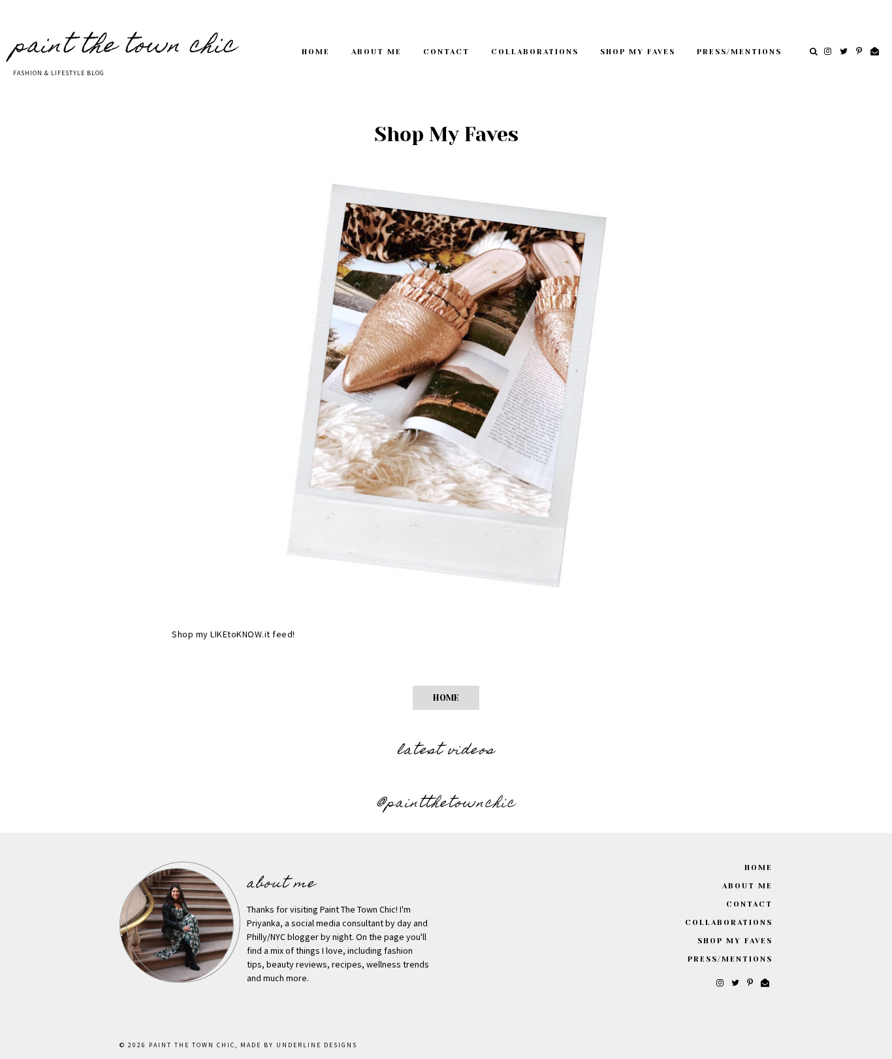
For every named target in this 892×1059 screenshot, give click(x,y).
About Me (376, 52)
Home (316, 52)
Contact (446, 52)
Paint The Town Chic (124, 47)
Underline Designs (316, 1045)
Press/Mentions (739, 52)
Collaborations (535, 52)
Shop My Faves (637, 52)
